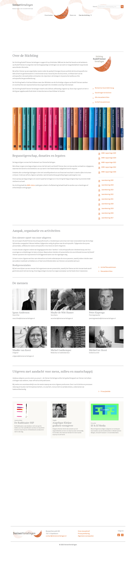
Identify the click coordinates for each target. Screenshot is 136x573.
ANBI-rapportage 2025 (108, 153)
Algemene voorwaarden (86, 536)
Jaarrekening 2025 (107, 180)
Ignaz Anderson (20, 312)
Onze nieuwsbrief (84, 531)
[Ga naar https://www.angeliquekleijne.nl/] (68, 419)
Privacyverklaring (84, 534)
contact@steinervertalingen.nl (56, 536)
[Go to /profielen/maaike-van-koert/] (29, 337)
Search (95, 7)
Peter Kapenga (97, 312)
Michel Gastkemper (61, 350)
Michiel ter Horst (98, 350)
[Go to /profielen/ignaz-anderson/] (29, 299)
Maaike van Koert (21, 350)
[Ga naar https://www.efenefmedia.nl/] (106, 418)
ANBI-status (31, 185)
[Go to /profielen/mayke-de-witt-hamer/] (68, 299)
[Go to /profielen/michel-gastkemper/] (68, 337)
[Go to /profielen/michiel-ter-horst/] (106, 337)
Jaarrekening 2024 (107, 185)
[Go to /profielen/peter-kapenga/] (106, 299)
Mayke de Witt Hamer (62, 312)
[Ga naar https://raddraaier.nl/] (29, 418)
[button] (122, 6)
